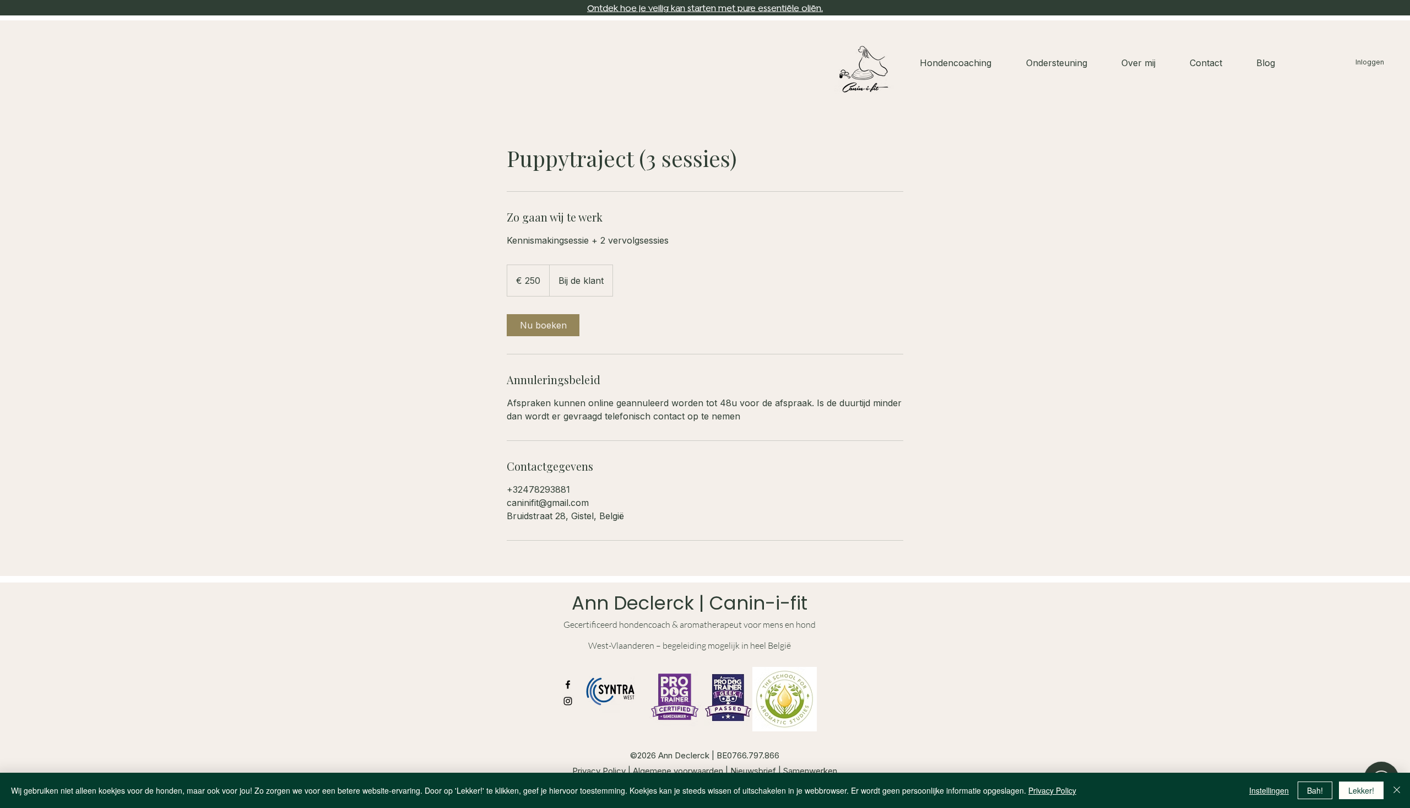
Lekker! (1361, 790)
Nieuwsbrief (754, 771)
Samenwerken (810, 771)
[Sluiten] (1396, 790)
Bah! (1315, 790)
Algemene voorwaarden (679, 771)
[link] (543, 325)
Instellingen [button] (1269, 790)
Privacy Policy (599, 771)
